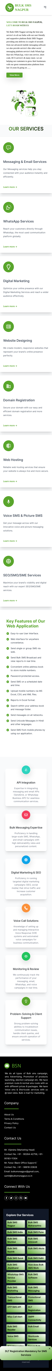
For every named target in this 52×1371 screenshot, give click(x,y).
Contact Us (10, 1127)
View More (14, 75)
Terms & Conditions (14, 1119)
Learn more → (10, 187)
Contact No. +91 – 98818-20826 (20, 1167)
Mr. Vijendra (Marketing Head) (19, 1149)
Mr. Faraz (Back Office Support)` (21, 1162)
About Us (9, 1114)
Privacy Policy (11, 1123)
